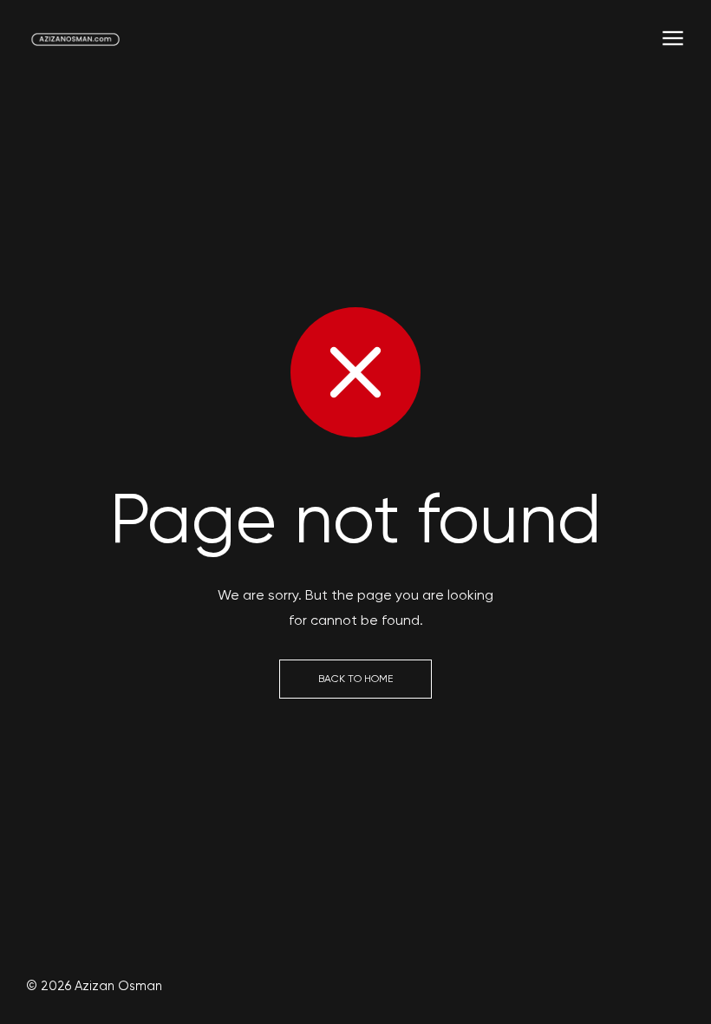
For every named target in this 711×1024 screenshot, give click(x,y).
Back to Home (355, 679)
